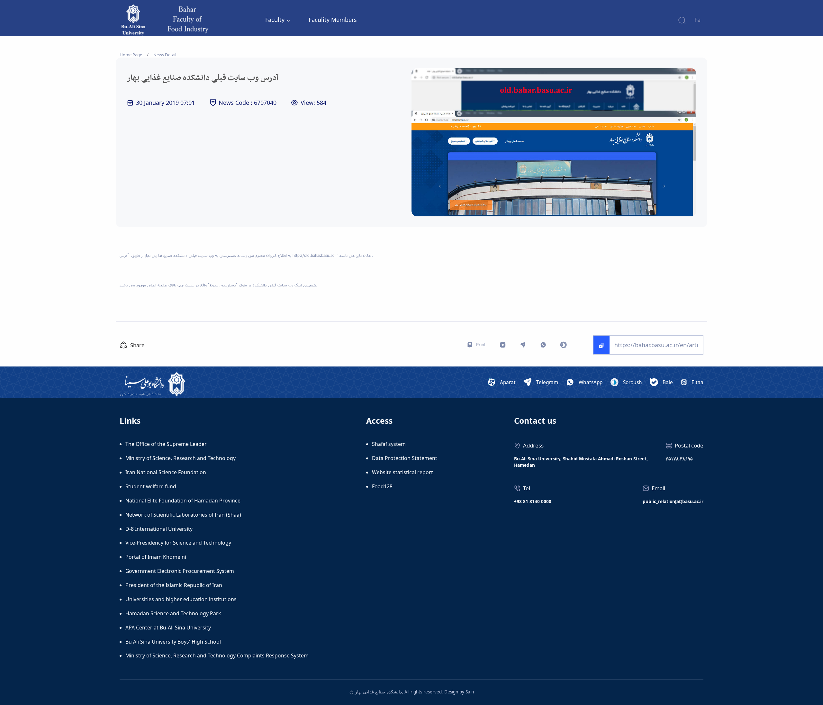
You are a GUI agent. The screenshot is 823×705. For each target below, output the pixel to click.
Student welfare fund (150, 486)
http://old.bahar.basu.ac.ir (315, 255)
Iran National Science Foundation (165, 472)
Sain (470, 692)
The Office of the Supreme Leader (166, 443)
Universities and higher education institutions (181, 599)
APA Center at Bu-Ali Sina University (168, 627)
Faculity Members (333, 19)
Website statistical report (402, 472)
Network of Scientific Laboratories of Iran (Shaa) (183, 514)
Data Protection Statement (404, 458)
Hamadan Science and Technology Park (173, 613)
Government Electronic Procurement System (179, 570)
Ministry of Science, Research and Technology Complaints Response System (217, 655)
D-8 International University (159, 528)
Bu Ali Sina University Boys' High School (173, 641)
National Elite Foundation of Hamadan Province (182, 500)
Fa (697, 19)
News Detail (164, 55)
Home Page (131, 55)
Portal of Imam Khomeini (155, 556)
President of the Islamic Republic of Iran (173, 585)
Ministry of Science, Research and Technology (180, 458)
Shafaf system (389, 443)
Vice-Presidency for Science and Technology (178, 542)
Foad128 (382, 486)
